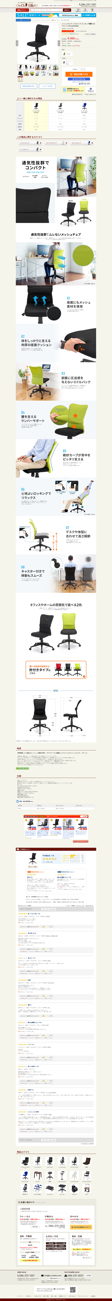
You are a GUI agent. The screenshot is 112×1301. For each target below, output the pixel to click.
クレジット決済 (61, 1243)
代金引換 (51, 1243)
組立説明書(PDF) (78, 94)
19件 (82, 856)
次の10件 (53, 909)
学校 (68, 899)
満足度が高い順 (89, 905)
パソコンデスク (45, 899)
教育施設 (76, 899)
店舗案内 (93, 1296)
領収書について (62, 1296)
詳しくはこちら (86, 1257)
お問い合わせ (72, 1296)
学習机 (72, 899)
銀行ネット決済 (51, 1248)
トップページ (20, 1296)
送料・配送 (46, 1296)
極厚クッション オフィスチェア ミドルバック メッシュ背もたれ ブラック (81, 832)
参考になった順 (80, 905)
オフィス (28, 899)
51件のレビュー (74, 33)
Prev (17, 43)
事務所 (54, 901)
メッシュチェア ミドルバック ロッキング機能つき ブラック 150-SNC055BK (55, 832)
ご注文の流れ (35, 1226)
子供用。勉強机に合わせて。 (45, 901)
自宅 (71, 901)
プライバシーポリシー (83, 1296)
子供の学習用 (29, 901)
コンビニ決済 (50, 1246)
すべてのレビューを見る (87, 1143)
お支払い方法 (37, 1296)
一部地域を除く (77, 41)
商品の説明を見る (29, 86)
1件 (83, 860)
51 (56, 835)
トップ (18, 20)
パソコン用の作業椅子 (55, 899)
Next (59, 43)
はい (47, 890)
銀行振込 (61, 1248)
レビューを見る (47, 86)
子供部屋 (35, 901)
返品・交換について (91, 94)
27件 (82, 855)
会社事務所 (64, 899)
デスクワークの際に (36, 899)
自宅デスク (75, 901)
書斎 (80, 901)
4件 (83, 858)
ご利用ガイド (28, 1296)
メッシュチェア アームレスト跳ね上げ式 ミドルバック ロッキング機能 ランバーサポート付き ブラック (30, 833)
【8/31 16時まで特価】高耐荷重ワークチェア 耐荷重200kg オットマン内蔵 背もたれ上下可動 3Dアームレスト (43, 833)
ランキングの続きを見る (81, 31)
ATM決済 (61, 1246)
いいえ (50, 890)
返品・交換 (53, 1296)
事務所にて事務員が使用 (63, 901)
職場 (83, 901)
